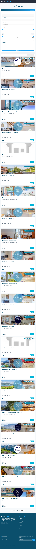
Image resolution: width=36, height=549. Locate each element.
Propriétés (20, 518)
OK (33, 539)
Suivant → (22, 510)
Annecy (6, 1)
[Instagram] (2, 523)
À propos (20, 525)
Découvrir (20, 522)
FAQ (19, 528)
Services (20, 519)
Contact (20, 526)
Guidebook (20, 529)
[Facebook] (4, 523)
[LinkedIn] (7, 523)
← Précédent (13, 510)
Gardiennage (21, 521)
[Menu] (34, 2)
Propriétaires (21, 531)
